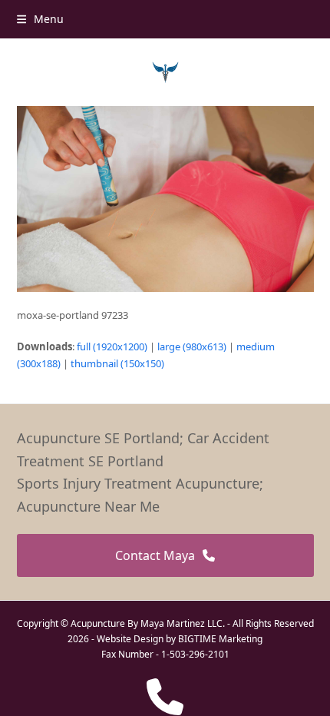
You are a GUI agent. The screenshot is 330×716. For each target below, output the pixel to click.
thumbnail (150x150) (117, 363)
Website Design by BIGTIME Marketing (179, 638)
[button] (40, 19)
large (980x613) (191, 346)
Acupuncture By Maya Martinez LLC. (148, 623)
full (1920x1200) (112, 346)
